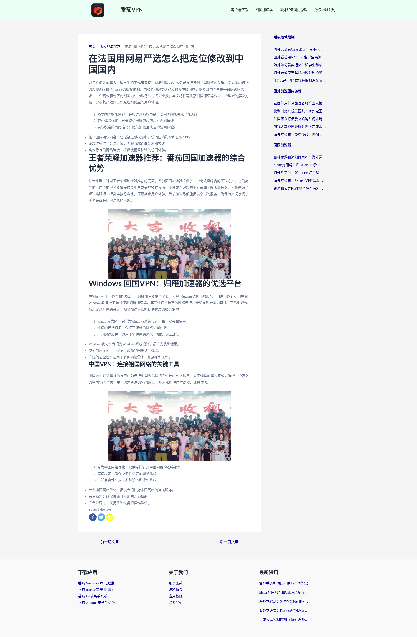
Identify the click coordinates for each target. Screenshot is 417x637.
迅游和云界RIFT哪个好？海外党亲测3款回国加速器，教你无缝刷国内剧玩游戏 (300, 188)
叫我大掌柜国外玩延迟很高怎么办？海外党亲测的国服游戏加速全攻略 (300, 127)
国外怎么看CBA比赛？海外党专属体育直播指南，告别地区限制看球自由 (300, 49)
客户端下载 (239, 10)
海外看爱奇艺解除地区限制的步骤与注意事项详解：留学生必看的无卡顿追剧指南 (300, 73)
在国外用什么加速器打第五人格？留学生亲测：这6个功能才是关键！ (300, 103)
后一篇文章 (231, 542)
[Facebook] (93, 517)
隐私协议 (176, 590)
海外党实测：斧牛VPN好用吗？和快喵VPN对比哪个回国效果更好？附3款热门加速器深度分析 (300, 173)
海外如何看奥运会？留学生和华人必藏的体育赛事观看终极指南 (300, 65)
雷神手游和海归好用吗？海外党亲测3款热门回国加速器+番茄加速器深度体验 (300, 157)
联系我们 (176, 603)
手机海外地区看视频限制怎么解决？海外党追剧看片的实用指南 (300, 81)
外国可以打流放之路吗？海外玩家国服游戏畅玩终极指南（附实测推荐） (300, 119)
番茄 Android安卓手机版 (96, 603)
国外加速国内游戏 (294, 10)
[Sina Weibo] (110, 517)
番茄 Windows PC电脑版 (96, 583)
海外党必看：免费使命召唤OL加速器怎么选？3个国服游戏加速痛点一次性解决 (300, 134)
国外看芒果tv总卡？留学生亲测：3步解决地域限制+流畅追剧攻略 (300, 57)
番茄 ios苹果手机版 (92, 596)
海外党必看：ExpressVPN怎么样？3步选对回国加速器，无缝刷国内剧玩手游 (300, 180)
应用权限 (176, 596)
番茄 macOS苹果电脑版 (96, 590)
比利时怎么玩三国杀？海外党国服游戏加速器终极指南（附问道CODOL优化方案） (300, 111)
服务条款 (176, 583)
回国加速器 (264, 10)
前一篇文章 (107, 542)
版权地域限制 (324, 10)
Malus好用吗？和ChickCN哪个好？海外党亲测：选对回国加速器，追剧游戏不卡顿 (300, 165)
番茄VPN (132, 10)
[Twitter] (101, 517)
